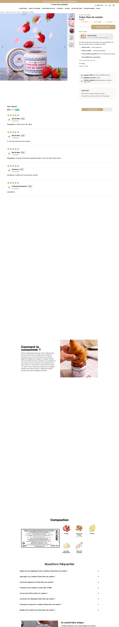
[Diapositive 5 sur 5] (71, 44)
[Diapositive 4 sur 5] (71, 37)
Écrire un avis (92, 109)
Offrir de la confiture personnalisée (93, 93)
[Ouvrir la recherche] (106, 5)
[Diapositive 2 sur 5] (71, 23)
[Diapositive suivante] (65, 47)
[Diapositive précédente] (2, 47)
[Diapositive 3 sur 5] (71, 30)
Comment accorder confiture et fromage (95, 96)
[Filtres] (106, 109)
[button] (83, 15)
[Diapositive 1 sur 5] (71, 17)
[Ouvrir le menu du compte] (110, 5)
